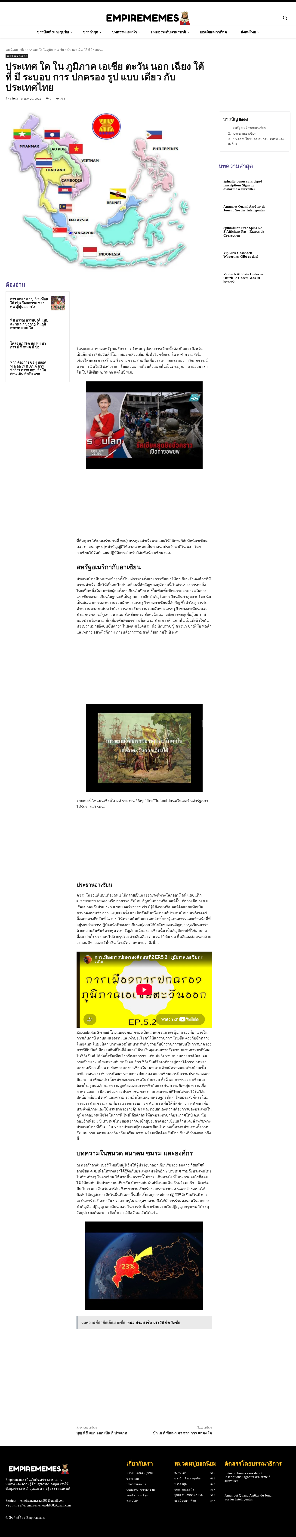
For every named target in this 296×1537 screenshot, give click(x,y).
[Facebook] (175, 98)
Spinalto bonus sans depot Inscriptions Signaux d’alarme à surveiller (242, 185)
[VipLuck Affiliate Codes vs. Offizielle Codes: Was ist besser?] (278, 278)
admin (14, 98)
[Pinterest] (196, 98)
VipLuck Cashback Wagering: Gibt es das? (241, 255)
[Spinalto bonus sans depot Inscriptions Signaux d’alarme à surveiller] (278, 185)
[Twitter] (186, 98)
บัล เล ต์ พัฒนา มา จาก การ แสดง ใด (182, 1433)
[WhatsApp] (207, 98)
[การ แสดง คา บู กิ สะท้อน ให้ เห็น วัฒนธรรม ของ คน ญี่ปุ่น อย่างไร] (58, 303)
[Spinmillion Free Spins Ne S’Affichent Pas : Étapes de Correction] (278, 232)
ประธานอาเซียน (244, 133)
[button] (284, 17)
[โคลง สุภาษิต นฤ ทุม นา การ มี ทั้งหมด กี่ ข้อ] (58, 346)
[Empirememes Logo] (148, 18)
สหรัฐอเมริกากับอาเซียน (249, 128)
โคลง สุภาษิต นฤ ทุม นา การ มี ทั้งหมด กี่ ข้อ (28, 345)
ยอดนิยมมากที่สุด (16, 50)
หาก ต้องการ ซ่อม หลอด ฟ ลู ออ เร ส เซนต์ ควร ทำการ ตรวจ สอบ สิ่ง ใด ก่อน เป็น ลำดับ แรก (28, 368)
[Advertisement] (40, 418)
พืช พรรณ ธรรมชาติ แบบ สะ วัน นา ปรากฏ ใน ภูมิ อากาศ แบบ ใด (29, 324)
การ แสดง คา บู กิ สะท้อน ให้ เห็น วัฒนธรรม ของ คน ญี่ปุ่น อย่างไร (29, 303)
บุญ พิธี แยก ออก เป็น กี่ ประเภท (102, 1433)
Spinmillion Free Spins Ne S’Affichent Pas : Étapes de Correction (243, 231)
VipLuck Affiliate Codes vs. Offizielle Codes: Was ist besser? (243, 278)
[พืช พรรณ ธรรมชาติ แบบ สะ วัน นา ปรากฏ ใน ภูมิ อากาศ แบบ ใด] (58, 324)
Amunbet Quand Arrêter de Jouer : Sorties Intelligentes (244, 208)
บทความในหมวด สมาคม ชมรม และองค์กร (256, 141)
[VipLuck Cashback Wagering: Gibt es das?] (278, 255)
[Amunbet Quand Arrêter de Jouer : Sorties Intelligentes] (278, 209)
